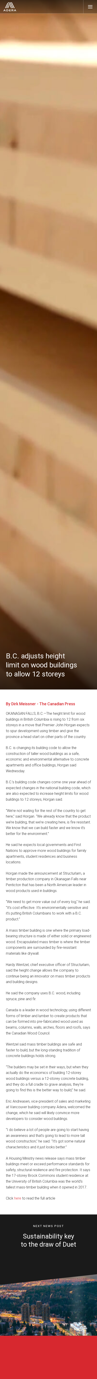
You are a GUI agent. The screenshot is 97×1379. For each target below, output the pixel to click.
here (17, 1198)
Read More (46, 1272)
